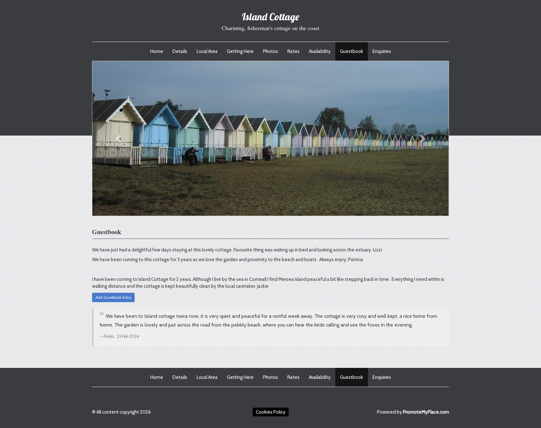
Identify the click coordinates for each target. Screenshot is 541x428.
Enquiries (382, 51)
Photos (270, 51)
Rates (293, 51)
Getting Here (240, 51)
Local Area (207, 51)
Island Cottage (270, 16)
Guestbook (351, 51)
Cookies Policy (271, 412)
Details (180, 51)
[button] (119, 138)
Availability (320, 51)
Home (156, 51)
